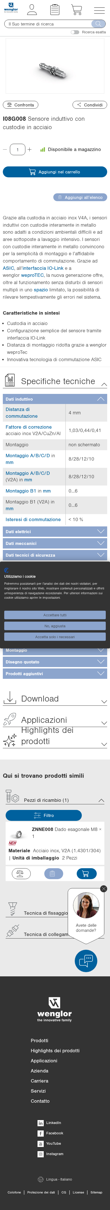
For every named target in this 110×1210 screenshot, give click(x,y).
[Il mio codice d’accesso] (32, 13)
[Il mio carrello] (76, 13)
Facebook (54, 1133)
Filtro (49, 815)
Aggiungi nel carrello (59, 171)
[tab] (55, 399)
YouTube (53, 1143)
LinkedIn (53, 1123)
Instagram (54, 1154)
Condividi (93, 105)
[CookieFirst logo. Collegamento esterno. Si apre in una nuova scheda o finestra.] (6, 570)
